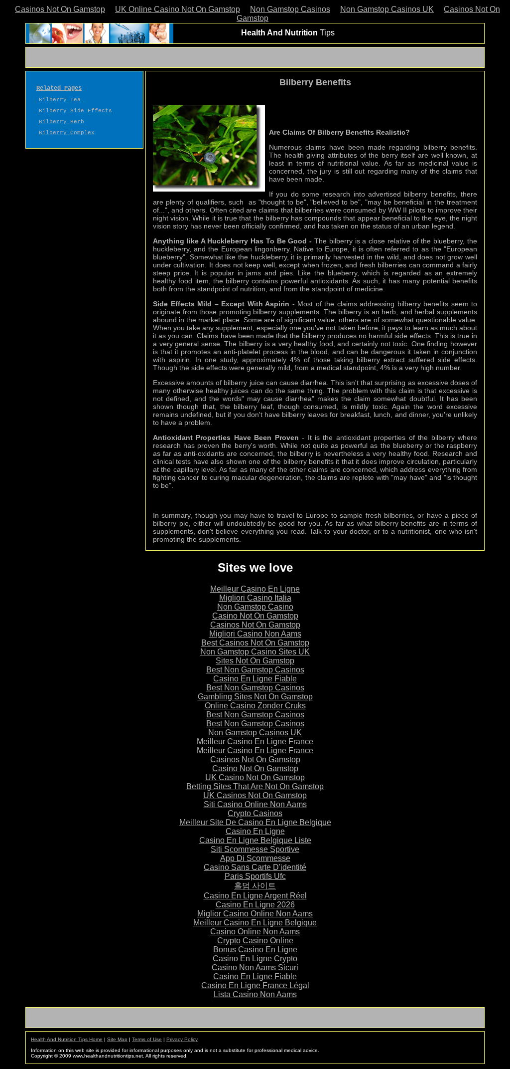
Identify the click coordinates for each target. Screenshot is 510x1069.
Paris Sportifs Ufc (255, 876)
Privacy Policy (182, 1039)
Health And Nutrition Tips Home (67, 1039)
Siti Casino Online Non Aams (255, 804)
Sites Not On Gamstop (255, 660)
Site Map (117, 1039)
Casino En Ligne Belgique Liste (255, 840)
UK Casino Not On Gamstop (255, 777)
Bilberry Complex (67, 133)
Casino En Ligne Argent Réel (255, 895)
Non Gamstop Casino (255, 607)
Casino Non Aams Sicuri (255, 967)
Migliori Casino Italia (255, 598)
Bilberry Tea (60, 100)
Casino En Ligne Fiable (255, 678)
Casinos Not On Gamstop (60, 9)
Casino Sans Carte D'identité (255, 867)
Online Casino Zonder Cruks (255, 705)
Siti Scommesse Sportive (255, 849)
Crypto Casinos (255, 813)
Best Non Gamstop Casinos (255, 669)
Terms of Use (147, 1039)
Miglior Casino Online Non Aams (255, 913)
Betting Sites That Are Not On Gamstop (255, 786)
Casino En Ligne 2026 (255, 904)
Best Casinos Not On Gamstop (255, 643)
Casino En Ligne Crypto (255, 958)
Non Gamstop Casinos (290, 9)
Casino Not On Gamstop (255, 616)
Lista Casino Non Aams (255, 994)
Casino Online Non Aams (255, 931)
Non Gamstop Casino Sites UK (255, 651)
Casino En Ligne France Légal (255, 985)
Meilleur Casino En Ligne (255, 589)
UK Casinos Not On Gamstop (255, 795)
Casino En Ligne (255, 831)
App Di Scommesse (255, 858)
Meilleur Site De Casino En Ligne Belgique (255, 822)
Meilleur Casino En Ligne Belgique (255, 922)
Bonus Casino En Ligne (255, 949)
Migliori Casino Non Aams (255, 634)
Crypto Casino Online (255, 940)
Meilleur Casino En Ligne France (255, 741)
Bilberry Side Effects (75, 111)
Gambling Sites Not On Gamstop (255, 696)
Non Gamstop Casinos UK (387, 9)
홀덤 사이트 (255, 885)
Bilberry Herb (61, 122)
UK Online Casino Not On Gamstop (177, 9)
